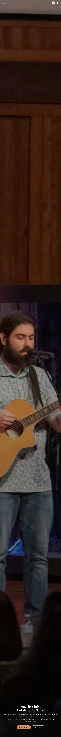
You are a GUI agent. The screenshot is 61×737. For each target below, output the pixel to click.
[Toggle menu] (57, 3)
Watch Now (37, 727)
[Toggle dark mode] (53, 3)
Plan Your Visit (23, 727)
